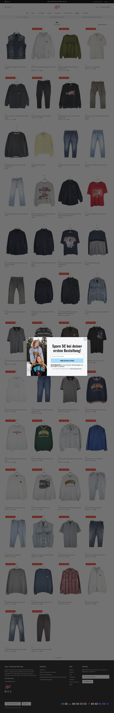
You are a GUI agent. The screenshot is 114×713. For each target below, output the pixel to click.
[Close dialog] (85, 339)
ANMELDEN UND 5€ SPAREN (67, 361)
